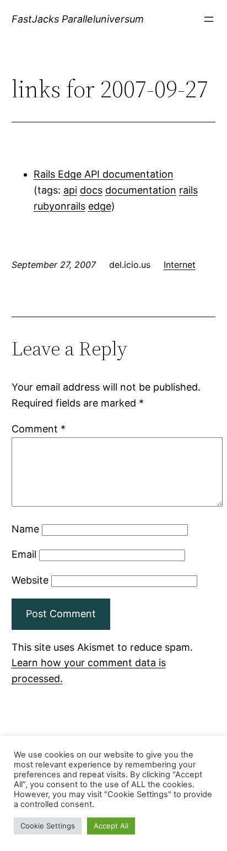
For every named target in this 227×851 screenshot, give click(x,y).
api (70, 190)
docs (91, 190)
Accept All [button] (111, 825)
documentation (140, 190)
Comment (39, 429)
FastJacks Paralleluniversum (78, 19)
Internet (180, 264)
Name (25, 529)
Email (24, 554)
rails (188, 190)
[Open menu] (208, 19)
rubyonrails (59, 206)
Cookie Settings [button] (47, 825)
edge (99, 206)
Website (30, 580)
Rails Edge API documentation (104, 174)
